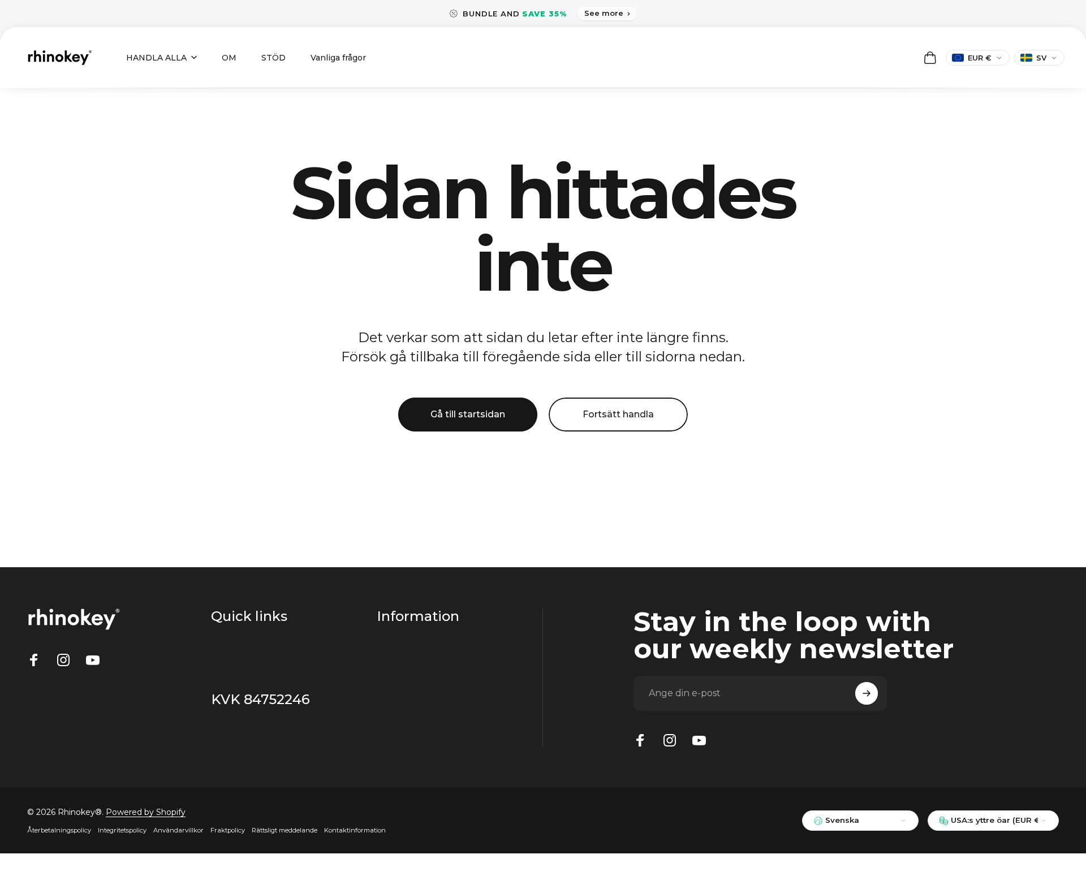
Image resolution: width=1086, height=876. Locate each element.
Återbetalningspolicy (59, 830)
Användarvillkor (178, 830)
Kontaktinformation (355, 830)
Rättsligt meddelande (284, 830)
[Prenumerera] (866, 693)
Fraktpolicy (227, 830)
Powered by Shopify (146, 812)
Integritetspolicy (122, 830)
